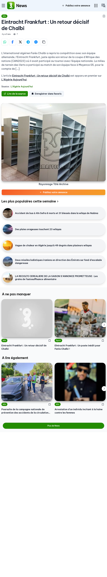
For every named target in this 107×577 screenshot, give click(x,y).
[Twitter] (20, 42)
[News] (11, 5)
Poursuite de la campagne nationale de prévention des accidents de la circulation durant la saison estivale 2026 (24, 411)
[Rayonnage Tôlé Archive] (53, 142)
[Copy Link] (43, 42)
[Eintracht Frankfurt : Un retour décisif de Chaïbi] (26, 318)
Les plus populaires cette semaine (28, 201)
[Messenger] (36, 42)
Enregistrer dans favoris (48, 93)
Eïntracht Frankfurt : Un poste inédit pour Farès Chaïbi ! (77, 347)
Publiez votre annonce (55, 192)
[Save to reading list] (104, 16)
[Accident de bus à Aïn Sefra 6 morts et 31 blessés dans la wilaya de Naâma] (8, 213)
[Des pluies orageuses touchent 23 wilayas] (8, 229)
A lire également (15, 358)
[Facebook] (12, 42)
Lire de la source (16, 93)
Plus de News (53, 425)
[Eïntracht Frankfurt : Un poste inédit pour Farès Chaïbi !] (80, 318)
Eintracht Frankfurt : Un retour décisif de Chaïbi (41, 75)
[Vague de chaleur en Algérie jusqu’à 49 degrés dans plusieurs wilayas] (8, 245)
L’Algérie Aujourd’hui (14, 79)
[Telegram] (28, 42)
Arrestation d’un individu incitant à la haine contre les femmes (79, 411)
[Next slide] (104, 324)
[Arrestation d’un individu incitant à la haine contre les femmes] (80, 382)
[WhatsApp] (4, 42)
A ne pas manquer (16, 294)
